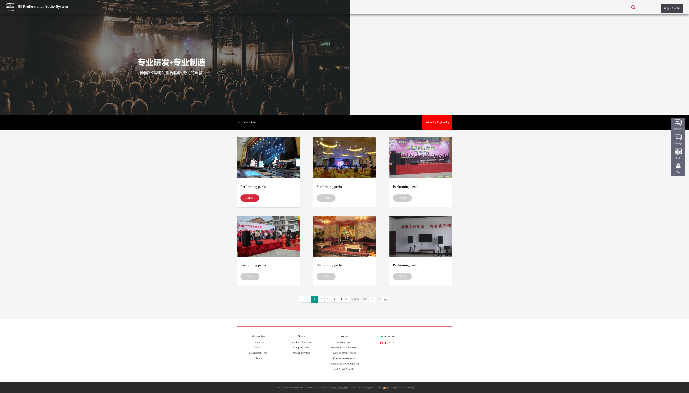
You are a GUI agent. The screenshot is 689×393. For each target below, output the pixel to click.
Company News (301, 347)
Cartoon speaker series (344, 353)
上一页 (305, 299)
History (258, 358)
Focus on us (387, 336)
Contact (619, 7)
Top (678, 172)
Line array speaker (344, 342)
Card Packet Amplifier (344, 369)
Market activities (301, 353)
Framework (258, 342)
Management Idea (258, 353)
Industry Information (301, 342)
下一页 (344, 299)
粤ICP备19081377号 (371, 387)
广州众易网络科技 (339, 387)
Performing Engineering (437, 122)
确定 (386, 299)
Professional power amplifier (344, 363)
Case (598, 7)
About (536, 7)
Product (577, 7)
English (676, 8)
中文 (667, 8)
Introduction (258, 336)
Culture (258, 347)
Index (516, 7)
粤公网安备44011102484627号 (400, 387)
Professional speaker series (344, 347)
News (557, 7)
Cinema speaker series (344, 358)
